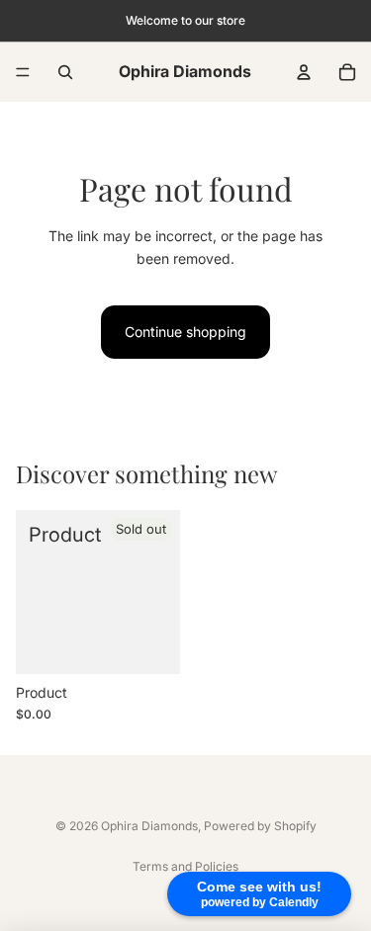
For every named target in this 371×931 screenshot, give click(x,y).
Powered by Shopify (260, 825)
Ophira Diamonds (149, 825)
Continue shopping (185, 331)
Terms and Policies (185, 866)
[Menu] (23, 72)
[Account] (303, 72)
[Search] (65, 72)
